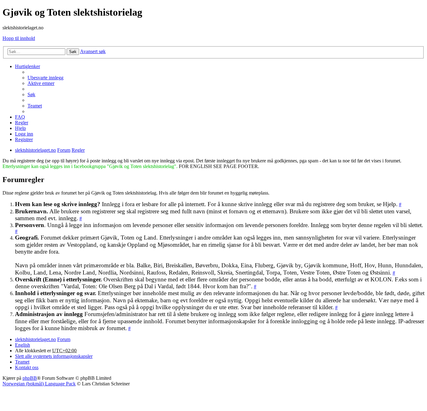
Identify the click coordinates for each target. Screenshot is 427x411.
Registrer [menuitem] (24, 139)
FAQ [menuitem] (20, 117)
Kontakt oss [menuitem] (26, 367)
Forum (63, 339)
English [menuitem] (22, 345)
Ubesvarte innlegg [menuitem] (45, 77)
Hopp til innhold (19, 38)
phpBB (30, 378)
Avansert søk (93, 51)
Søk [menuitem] (31, 94)
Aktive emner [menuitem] (41, 83)
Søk (73, 51)
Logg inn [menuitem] (24, 133)
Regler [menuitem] (21, 122)
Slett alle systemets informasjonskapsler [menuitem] (54, 356)
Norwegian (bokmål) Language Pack (39, 383)
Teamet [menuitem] (35, 105)
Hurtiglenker (27, 66)
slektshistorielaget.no (35, 339)
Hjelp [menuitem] (20, 128)
